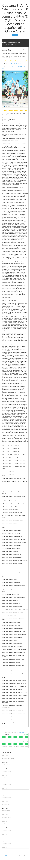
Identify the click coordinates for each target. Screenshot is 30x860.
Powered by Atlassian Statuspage (22, 855)
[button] (15, 35)
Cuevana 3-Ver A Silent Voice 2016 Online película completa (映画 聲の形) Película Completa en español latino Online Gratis (11, 43)
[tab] (2, 737)
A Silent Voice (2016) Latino (16, 63)
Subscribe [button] (25, 41)
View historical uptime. (20, 732)
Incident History (5, 855)
